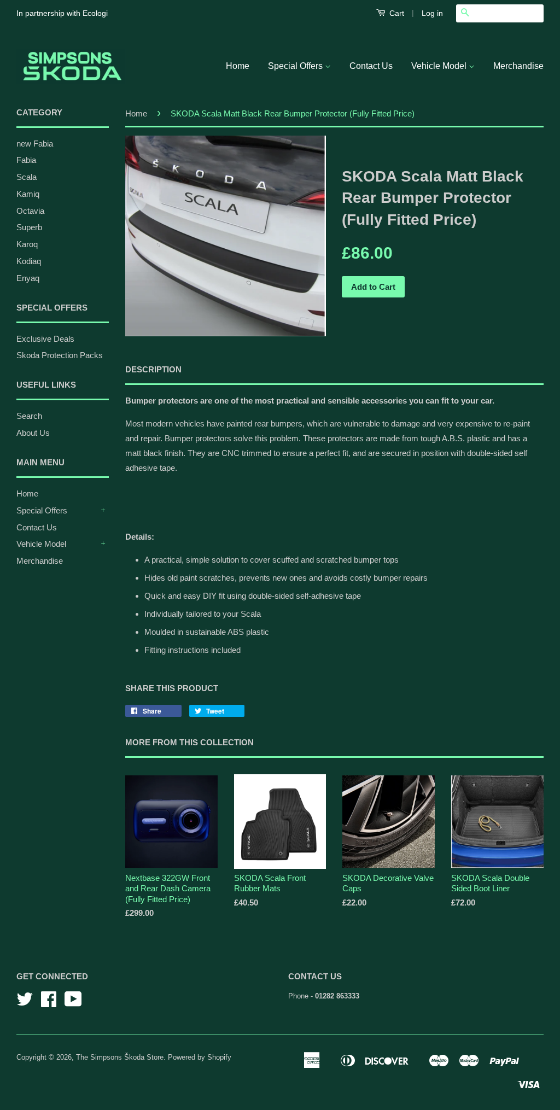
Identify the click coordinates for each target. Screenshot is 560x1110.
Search (29, 415)
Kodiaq (28, 261)
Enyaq (27, 278)
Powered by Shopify (199, 1057)
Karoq (27, 244)
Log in (432, 13)
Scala (26, 177)
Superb (29, 227)
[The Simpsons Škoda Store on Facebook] (48, 1003)
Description (153, 369)
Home (237, 66)
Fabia (26, 160)
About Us (33, 432)
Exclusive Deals (45, 338)
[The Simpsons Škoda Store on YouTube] (73, 1003)
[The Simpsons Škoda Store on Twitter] (24, 1003)
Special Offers (296, 66)
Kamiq (27, 193)
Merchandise (518, 66)
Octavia (30, 210)
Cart (395, 13)
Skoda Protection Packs (59, 355)
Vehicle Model (440, 66)
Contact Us (371, 66)
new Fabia (34, 143)
